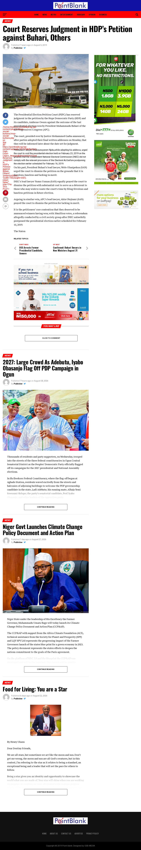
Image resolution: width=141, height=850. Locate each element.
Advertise (78, 833)
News (45, 14)
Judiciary (81, 14)
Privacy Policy (92, 833)
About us (54, 833)
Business (103, 14)
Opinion (92, 14)
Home (36, 14)
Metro (53, 14)
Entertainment (66, 14)
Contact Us (66, 833)
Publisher (18, 48)
